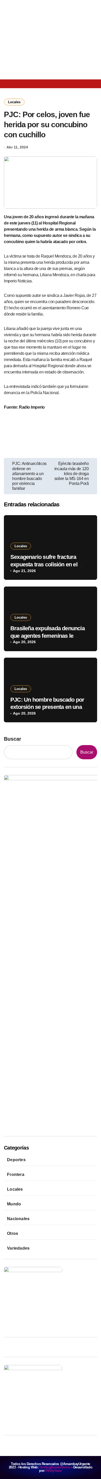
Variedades (18, 1248)
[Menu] (10, 83)
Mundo (14, 1204)
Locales (14, 102)
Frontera (15, 1174)
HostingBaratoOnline (54, 1467)
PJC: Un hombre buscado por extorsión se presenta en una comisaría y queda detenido (47, 707)
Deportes (16, 1160)
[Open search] (23, 83)
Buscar (12, 739)
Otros (12, 1233)
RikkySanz (54, 1471)
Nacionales (18, 1219)
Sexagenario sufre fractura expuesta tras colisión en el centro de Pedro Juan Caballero (49, 564)
